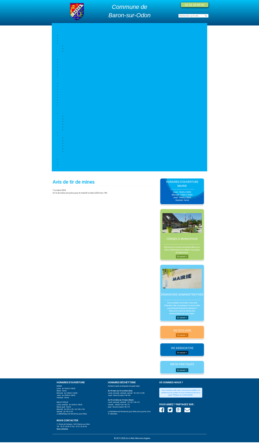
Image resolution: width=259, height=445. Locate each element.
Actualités (63, 35)
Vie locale (60, 109)
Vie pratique (61, 80)
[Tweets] (170, 411)
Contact (59, 169)
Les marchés (65, 105)
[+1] (179, 411)
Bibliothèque (70, 138)
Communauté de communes (71, 76)
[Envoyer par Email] (187, 411)
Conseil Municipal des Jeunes (72, 70)
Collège (68, 119)
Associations (65, 132)
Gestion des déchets (74, 49)
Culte (67, 140)
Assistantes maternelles (70, 94)
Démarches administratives (71, 162)
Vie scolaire (64, 113)
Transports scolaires (74, 127)
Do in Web (130, 438)
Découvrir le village (67, 38)
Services (59, 155)
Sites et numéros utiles (69, 86)
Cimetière (63, 97)
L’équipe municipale (67, 59)
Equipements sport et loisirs (77, 148)
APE (66, 129)
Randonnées (70, 143)
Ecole (67, 116)
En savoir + (182, 256)
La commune (61, 31)
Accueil (59, 26)
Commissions (65, 73)
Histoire (62, 40)
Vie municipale (62, 55)
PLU (66, 46)
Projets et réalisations (69, 65)
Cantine (68, 121)
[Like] (162, 411)
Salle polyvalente (66, 89)
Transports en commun (69, 100)
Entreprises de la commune (71, 92)
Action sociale (65, 165)
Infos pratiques (65, 84)
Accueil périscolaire (73, 124)
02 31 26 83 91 (194, 4)
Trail (66, 146)
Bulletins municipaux (68, 62)
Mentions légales (142, 438)
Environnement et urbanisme (71, 43)
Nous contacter (62, 429)
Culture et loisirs (66, 135)
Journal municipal (66, 67)
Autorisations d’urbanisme (76, 51)
